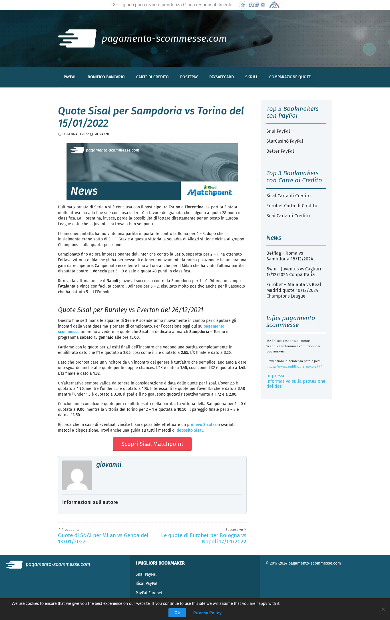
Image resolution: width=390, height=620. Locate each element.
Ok (177, 612)
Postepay (189, 77)
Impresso (276, 375)
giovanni (108, 464)
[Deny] (383, 609)
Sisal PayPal (146, 583)
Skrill (251, 77)
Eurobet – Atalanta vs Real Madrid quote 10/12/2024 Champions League (293, 290)
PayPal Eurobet (149, 593)
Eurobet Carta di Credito (291, 205)
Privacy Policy (207, 612)
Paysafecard (221, 77)
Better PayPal (280, 151)
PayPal (70, 77)
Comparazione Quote (290, 77)
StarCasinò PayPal (284, 141)
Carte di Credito (152, 77)
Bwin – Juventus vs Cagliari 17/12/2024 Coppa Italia (293, 271)
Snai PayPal (278, 131)
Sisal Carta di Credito (288, 195)
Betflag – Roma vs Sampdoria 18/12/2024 (289, 256)
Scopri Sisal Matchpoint (152, 443)
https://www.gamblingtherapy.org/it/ (294, 366)
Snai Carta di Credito (288, 215)
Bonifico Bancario (106, 77)
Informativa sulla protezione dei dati (295, 383)
